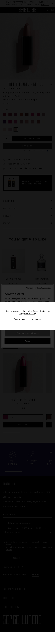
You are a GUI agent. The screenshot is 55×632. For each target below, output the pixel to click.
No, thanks (36, 319)
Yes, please (19, 319)
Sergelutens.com (27, 313)
